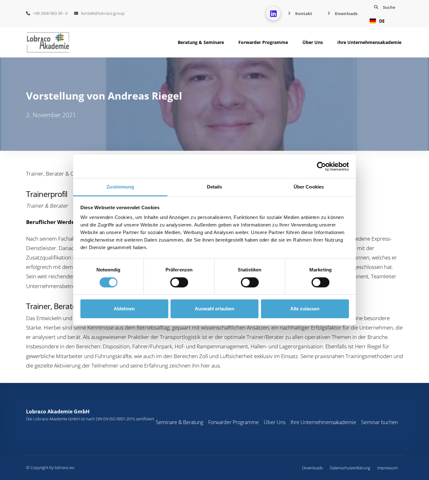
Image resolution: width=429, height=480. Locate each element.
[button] (384, 13)
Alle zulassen (304, 308)
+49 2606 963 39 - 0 (49, 13)
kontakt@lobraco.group (101, 13)
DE (382, 21)
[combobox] (384, 21)
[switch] (179, 282)
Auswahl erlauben (214, 308)
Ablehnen (124, 308)
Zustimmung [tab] (120, 186)
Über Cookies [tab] (309, 186)
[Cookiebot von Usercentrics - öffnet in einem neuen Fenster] (321, 166)
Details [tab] (214, 186)
